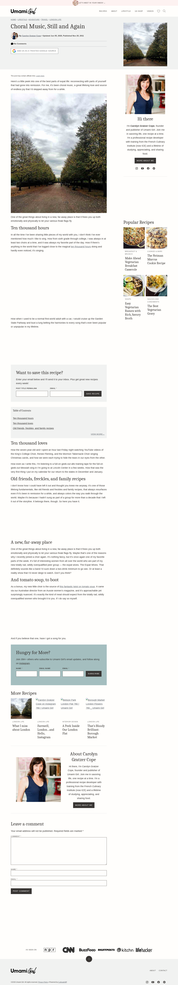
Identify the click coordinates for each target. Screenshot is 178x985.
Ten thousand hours (23, 418)
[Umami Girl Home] (24, 11)
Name (19, 668)
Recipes (103, 11)
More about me (84, 805)
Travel (44, 20)
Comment (16, 836)
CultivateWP (62, 982)
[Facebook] (148, 168)
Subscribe (93, 674)
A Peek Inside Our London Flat (71, 729)
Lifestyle (126, 11)
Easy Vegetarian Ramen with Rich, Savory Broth (133, 311)
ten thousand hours (81, 246)
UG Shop (139, 11)
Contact (163, 970)
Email (53, 388)
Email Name (44, 668)
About (114, 11)
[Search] (164, 11)
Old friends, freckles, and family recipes (33, 428)
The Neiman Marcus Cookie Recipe (156, 259)
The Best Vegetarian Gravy (154, 309)
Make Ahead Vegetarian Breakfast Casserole (133, 263)
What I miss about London (21, 727)
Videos (150, 11)
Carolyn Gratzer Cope (31, 36)
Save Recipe (92, 394)
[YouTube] (142, 168)
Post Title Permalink (26, 388)
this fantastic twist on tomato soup (77, 586)
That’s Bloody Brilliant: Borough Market (96, 731)
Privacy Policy (43, 982)
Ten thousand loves (23, 423)
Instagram (24, 663)
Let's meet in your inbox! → (92, 3)
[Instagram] (137, 168)
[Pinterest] (154, 168)
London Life (56, 20)
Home (13, 20)
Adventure (34, 20)
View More (97, 434)
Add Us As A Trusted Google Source (36, 51)
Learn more (40, 76)
